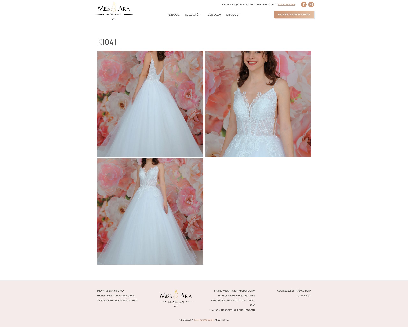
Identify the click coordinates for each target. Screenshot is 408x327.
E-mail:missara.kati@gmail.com (234, 290)
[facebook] (304, 4)
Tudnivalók (213, 14)
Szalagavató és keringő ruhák (117, 300)
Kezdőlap (174, 14)
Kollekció (191, 14)
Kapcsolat (233, 14)
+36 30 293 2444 (286, 4)
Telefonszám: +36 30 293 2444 (236, 295)
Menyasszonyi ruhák (110, 290)
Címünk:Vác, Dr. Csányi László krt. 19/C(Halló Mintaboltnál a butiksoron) (232, 305)
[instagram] (311, 4)
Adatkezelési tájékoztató (294, 290)
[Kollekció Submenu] (199, 14)
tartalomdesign (204, 319)
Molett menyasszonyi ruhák (115, 295)
